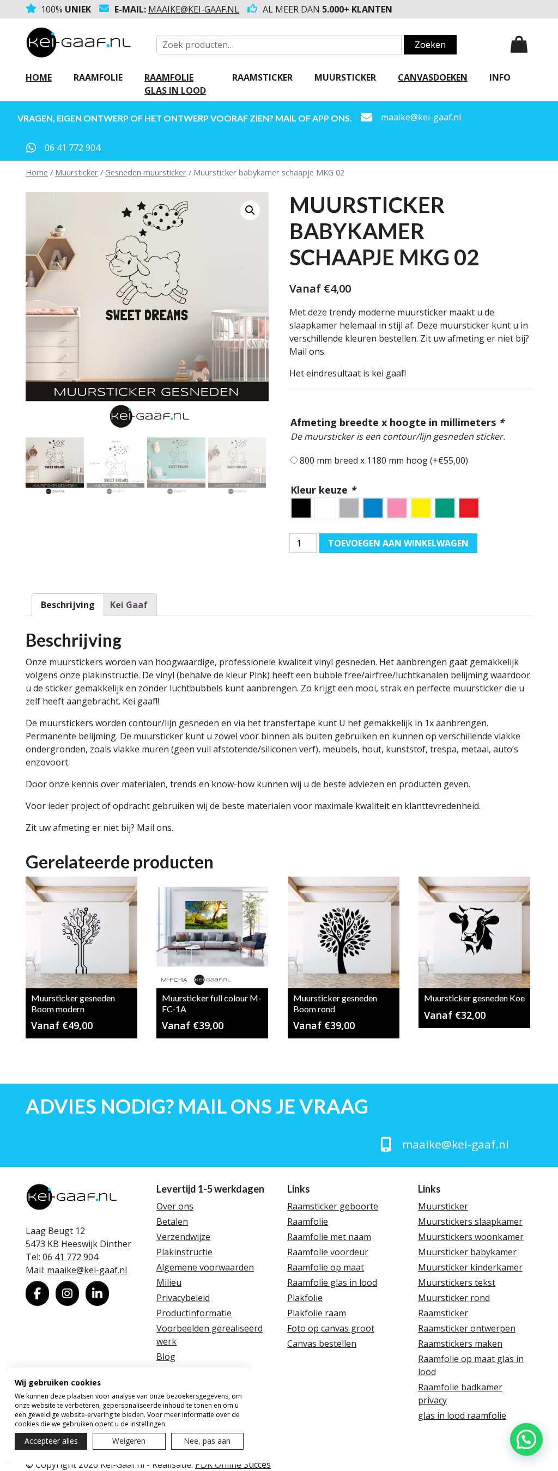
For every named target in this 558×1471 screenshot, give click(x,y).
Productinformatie (194, 1313)
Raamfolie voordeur (327, 1252)
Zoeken (430, 45)
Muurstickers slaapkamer (470, 1221)
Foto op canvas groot (330, 1328)
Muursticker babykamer (467, 1252)
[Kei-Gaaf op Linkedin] (97, 1293)
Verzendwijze (183, 1237)
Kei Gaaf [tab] (129, 605)
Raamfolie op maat (325, 1267)
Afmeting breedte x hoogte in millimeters (397, 422)
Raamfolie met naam (329, 1237)
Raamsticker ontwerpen (466, 1328)
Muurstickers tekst (456, 1282)
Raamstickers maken (460, 1344)
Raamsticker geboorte (332, 1206)
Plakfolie (305, 1298)
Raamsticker (262, 77)
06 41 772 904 (70, 1257)
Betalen (172, 1221)
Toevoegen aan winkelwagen (398, 543)
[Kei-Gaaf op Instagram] (67, 1293)
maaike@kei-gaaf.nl (193, 9)
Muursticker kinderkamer (470, 1267)
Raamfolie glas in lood (175, 83)
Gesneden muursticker (145, 172)
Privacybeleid (183, 1298)
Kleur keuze (323, 489)
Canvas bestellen (321, 1344)
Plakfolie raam (316, 1313)
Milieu (168, 1282)
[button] (250, 210)
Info (500, 77)
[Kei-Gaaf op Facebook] (37, 1293)
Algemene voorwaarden (205, 1267)
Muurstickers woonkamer (471, 1237)
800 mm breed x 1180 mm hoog (384, 460)
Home (39, 77)
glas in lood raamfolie (462, 1415)
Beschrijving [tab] (68, 605)
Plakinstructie (184, 1252)
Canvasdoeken (433, 77)
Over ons (174, 1206)
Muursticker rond (454, 1298)
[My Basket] (518, 44)
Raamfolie (98, 77)
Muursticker (345, 77)
